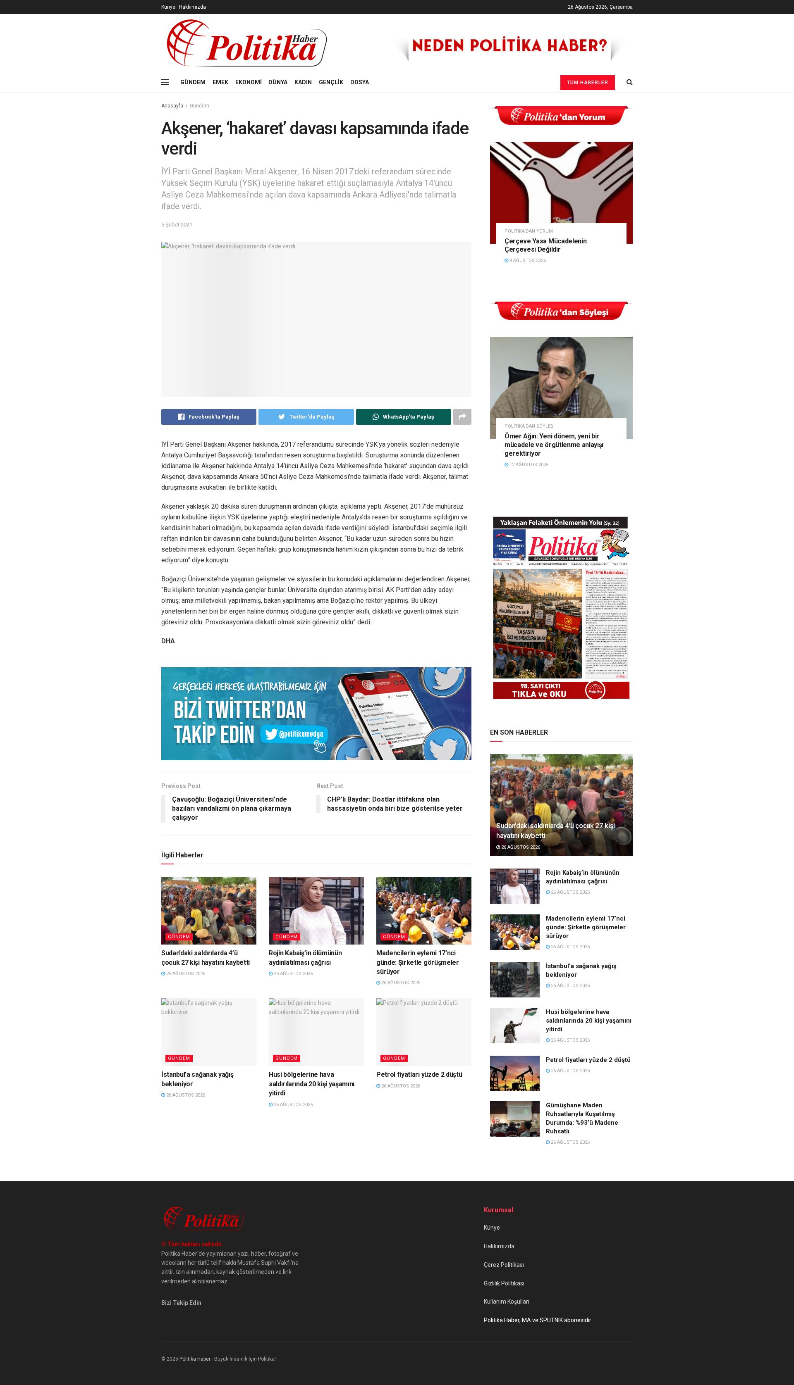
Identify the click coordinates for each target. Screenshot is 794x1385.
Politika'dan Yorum (529, 231)
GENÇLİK (331, 82)
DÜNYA (277, 82)
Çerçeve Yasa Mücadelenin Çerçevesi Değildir (545, 245)
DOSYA (359, 82)
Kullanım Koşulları (506, 1301)
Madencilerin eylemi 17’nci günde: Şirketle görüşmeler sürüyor (417, 962)
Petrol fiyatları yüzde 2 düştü (419, 1074)
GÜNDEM (193, 82)
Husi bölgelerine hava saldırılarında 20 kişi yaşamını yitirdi (311, 1084)
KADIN (303, 82)
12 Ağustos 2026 (528, 464)
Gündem (199, 106)
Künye (168, 7)
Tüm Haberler (587, 83)
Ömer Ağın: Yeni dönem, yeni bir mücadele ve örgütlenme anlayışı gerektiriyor (554, 444)
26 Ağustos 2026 (185, 973)
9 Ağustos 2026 (527, 260)
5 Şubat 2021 (176, 224)
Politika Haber (194, 1359)
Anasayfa (172, 106)
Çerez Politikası (504, 1264)
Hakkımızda (192, 7)
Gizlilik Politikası (504, 1283)
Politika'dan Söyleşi (530, 426)
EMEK (220, 82)
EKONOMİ (248, 82)
